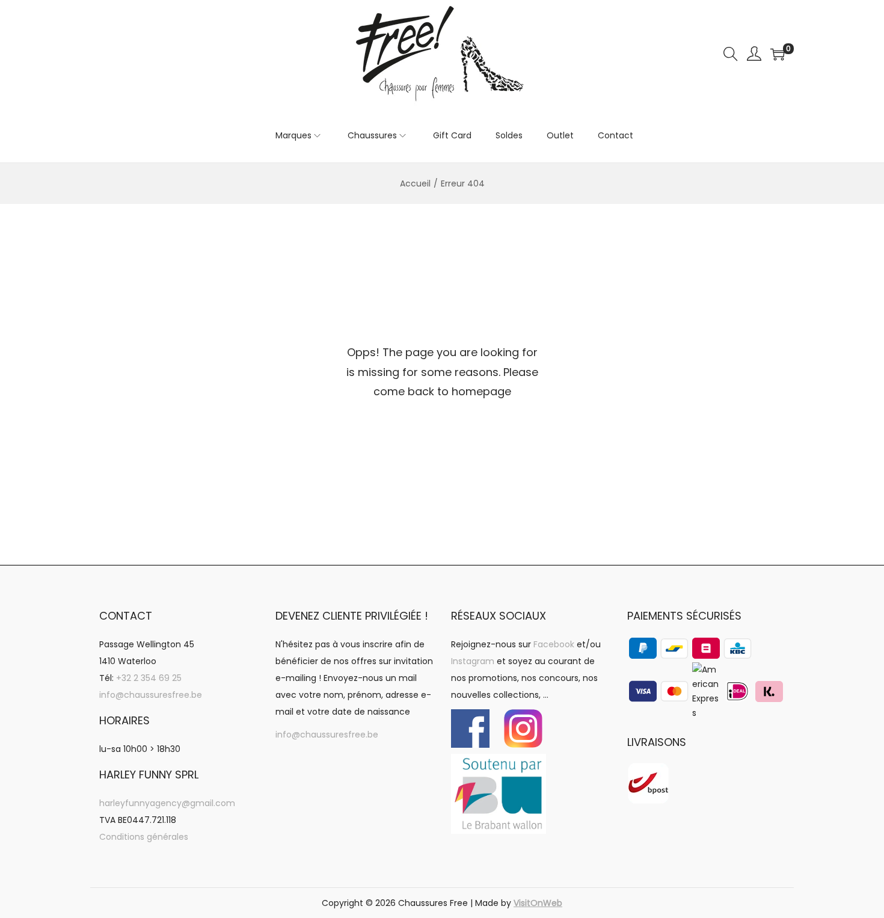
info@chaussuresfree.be (150, 695)
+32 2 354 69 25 (149, 678)
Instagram (472, 661)
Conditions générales (143, 837)
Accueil (415, 183)
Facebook (553, 644)
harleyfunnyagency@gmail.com (167, 803)
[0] (777, 54)
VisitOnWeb (538, 903)
